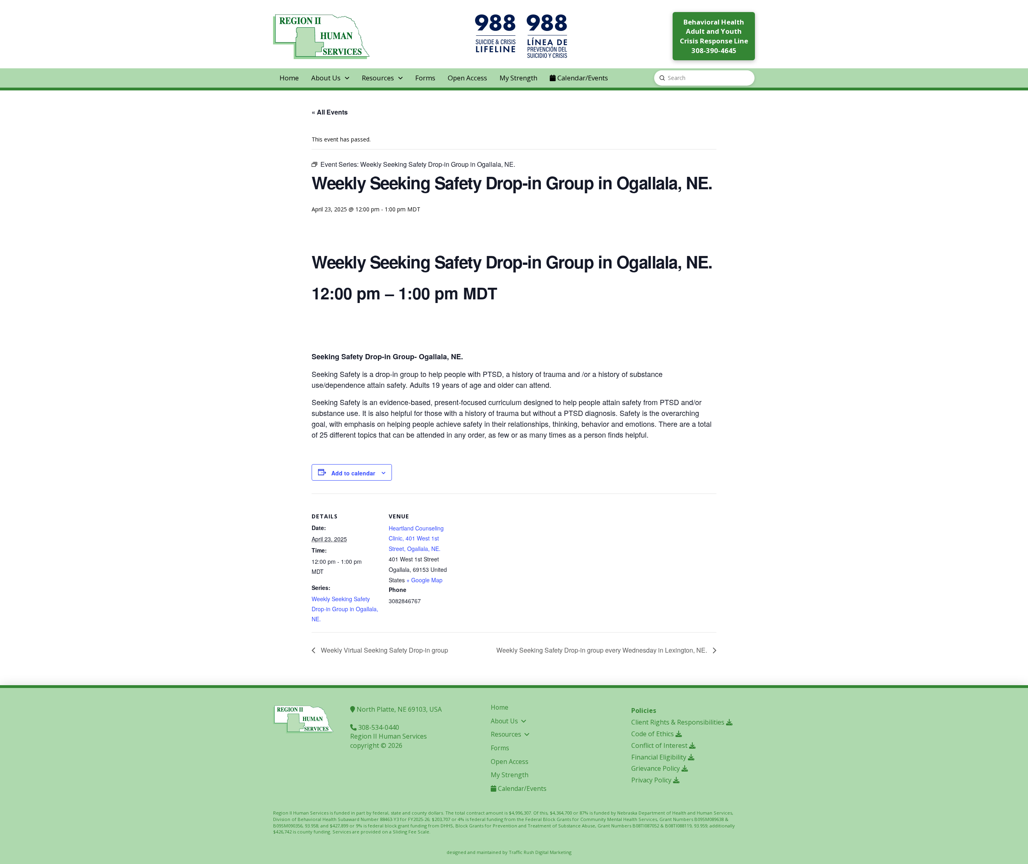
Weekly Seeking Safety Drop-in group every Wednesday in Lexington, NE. (602, 650)
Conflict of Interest (660, 745)
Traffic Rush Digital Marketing (540, 852)
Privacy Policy (652, 780)
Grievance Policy (656, 768)
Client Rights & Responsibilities (678, 722)
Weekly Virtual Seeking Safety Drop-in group (383, 650)
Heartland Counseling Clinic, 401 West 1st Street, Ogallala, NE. (416, 538)
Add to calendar (353, 473)
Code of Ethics (653, 733)
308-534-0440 (378, 727)
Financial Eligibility (659, 757)
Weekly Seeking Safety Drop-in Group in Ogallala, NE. (345, 609)
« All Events (330, 112)
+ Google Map (424, 580)
